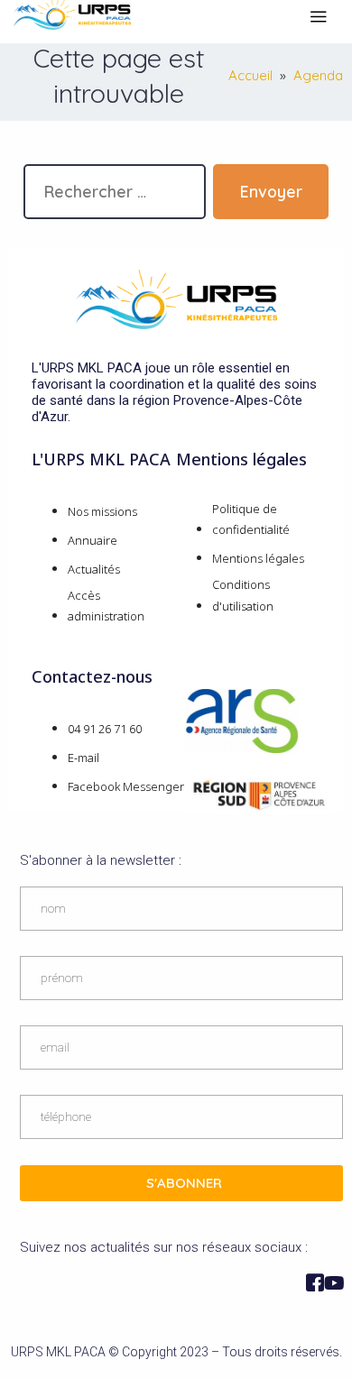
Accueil (250, 75)
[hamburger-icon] (318, 17)
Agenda (318, 75)
